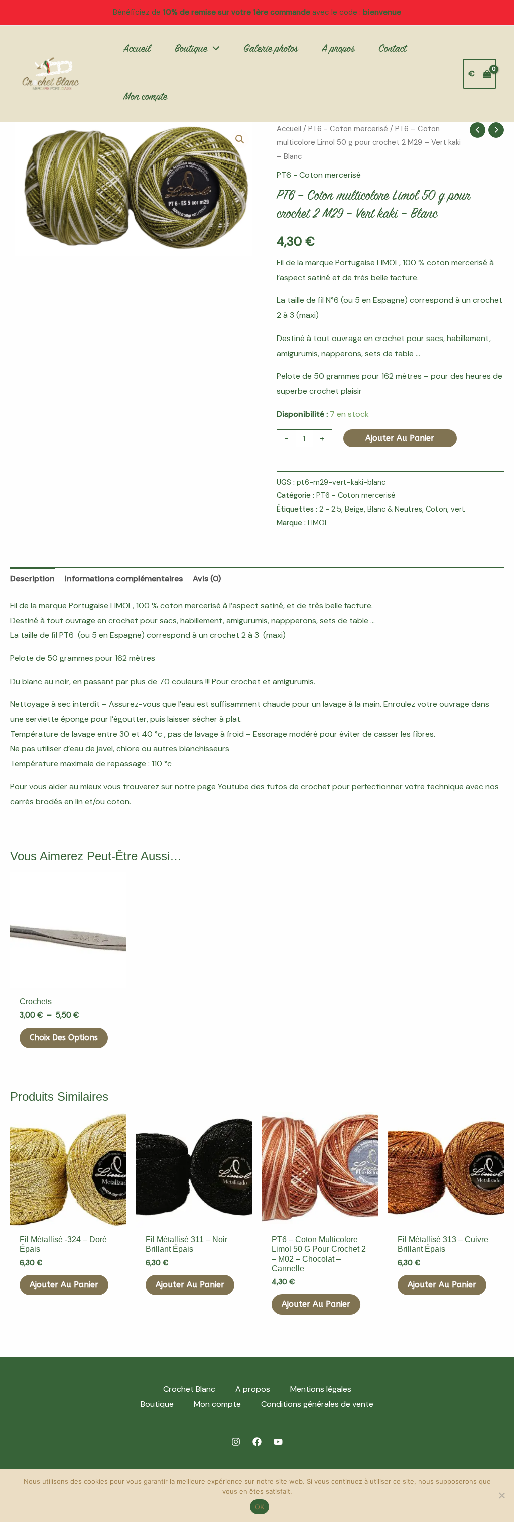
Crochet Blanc (189, 1389)
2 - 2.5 (330, 509)
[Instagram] (235, 1441)
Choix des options (64, 1037)
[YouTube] (278, 1441)
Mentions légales (320, 1389)
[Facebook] (257, 1441)
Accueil (289, 129)
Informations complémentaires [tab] (124, 578)
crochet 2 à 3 (235, 635)
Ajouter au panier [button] (64, 1284)
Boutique (157, 1404)
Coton (436, 509)
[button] (213, 50)
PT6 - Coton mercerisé (348, 129)
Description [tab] (32, 578)
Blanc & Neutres (394, 509)
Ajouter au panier (399, 438)
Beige (354, 509)
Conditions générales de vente (317, 1404)
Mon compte (217, 1404)
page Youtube (223, 786)
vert (458, 509)
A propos (252, 1389)
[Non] (501, 1495)
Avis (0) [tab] (207, 578)
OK (260, 1507)
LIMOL (318, 522)
